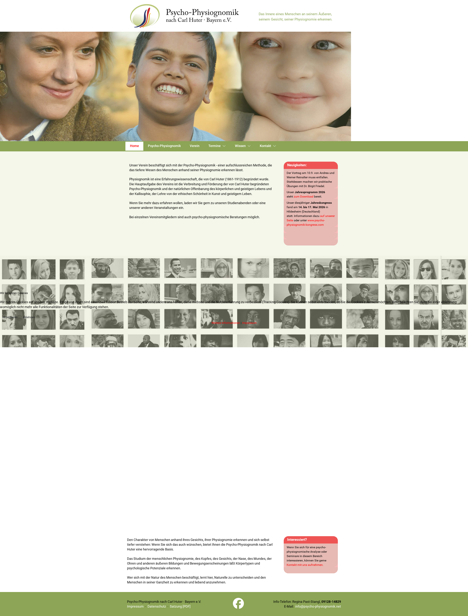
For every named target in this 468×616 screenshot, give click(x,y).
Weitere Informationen (226, 323)
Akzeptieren (9, 317)
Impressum (249, 323)
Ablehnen (29, 317)
